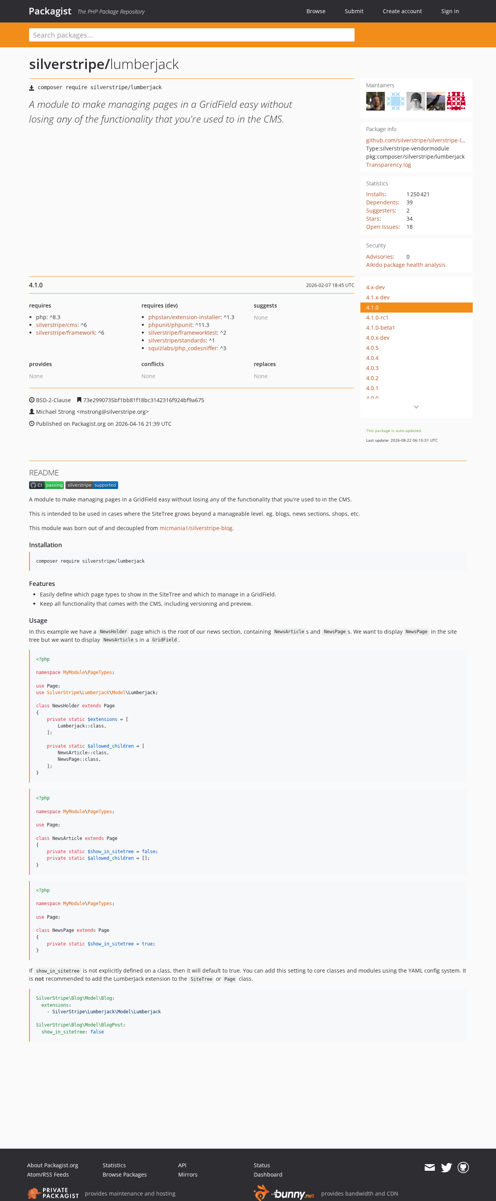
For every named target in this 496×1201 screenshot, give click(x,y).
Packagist (50, 11)
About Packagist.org (52, 1165)
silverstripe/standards (177, 340)
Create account (402, 11)
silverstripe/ (69, 63)
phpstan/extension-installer (184, 317)
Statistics (114, 1165)
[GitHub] (463, 1168)
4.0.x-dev (377, 337)
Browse (316, 11)
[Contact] (429, 1168)
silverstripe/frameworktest (182, 332)
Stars (372, 218)
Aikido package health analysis (406, 264)
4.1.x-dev (377, 297)
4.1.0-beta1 (380, 327)
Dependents (382, 202)
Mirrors (188, 1174)
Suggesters (380, 210)
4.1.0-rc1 (377, 317)
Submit (354, 11)
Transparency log (388, 164)
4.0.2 (372, 378)
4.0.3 (372, 368)
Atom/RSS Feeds (48, 1174)
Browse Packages (125, 1174)
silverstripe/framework (65, 332)
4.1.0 (372, 307)
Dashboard (268, 1174)
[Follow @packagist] (446, 1168)
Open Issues (382, 226)
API (182, 1165)
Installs (375, 194)
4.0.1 (372, 388)
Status (262, 1165)
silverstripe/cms (57, 324)
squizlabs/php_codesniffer (182, 348)
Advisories (379, 256)
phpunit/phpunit (170, 324)
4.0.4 (372, 357)
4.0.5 (372, 347)
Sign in (450, 11)
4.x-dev (375, 287)
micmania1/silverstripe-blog (196, 528)
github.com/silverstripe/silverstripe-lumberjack (427, 140)
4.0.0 (372, 398)
